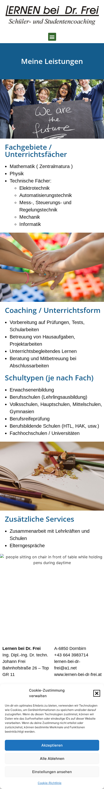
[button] (96, 693)
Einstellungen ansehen (52, 771)
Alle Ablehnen (52, 758)
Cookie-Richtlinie (49, 783)
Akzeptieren (52, 745)
